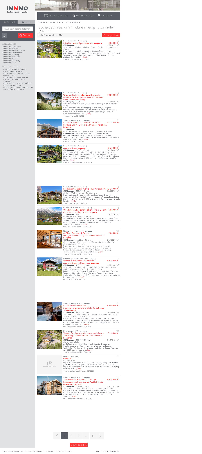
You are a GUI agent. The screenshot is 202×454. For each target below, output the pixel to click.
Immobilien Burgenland (12, 47)
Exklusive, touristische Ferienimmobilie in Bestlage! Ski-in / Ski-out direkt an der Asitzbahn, (85, 124)
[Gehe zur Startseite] (17, 12)
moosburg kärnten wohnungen (14, 69)
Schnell (11, 22)
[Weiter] (100, 435)
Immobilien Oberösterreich (13, 53)
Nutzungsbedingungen (11, 451)
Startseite (43, 22)
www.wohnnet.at (69, 116)
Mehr (86, 57)
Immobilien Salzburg (11, 55)
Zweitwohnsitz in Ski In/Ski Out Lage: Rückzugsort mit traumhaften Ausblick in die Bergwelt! (83, 381)
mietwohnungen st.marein (13, 71)
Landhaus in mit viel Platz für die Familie (85, 189)
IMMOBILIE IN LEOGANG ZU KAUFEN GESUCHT (65, 22)
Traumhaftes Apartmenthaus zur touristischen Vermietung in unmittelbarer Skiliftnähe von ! (83, 335)
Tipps (45, 451)
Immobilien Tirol (9, 59)
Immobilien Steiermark (11, 57)
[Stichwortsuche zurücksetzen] (4, 35)
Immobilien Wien (9, 63)
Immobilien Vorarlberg (11, 61)
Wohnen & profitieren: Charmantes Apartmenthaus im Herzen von (81, 261)
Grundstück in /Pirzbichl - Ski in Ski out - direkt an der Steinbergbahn (85, 211)
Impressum (37, 451)
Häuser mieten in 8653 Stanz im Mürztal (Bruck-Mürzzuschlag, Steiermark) (15, 79)
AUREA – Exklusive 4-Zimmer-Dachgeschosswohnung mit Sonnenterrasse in (83, 235)
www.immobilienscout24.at (73, 59)
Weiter (60, 101)
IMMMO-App (52, 451)
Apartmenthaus (74, 148)
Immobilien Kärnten (10, 49)
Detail (28, 22)
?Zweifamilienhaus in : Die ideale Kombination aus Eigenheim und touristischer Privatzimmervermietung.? (83, 97)
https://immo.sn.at (69, 279)
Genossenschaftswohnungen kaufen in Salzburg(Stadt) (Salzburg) (18, 88)
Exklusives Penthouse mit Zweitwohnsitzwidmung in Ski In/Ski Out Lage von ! (83, 307)
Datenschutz (26, 451)
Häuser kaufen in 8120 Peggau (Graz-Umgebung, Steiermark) (17, 84)
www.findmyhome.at (70, 203)
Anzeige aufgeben (65, 451)
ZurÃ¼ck (39, 101)
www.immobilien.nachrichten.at (74, 371)
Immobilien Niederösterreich (14, 51)
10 (93, 435)
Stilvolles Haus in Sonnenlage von (82, 43)
